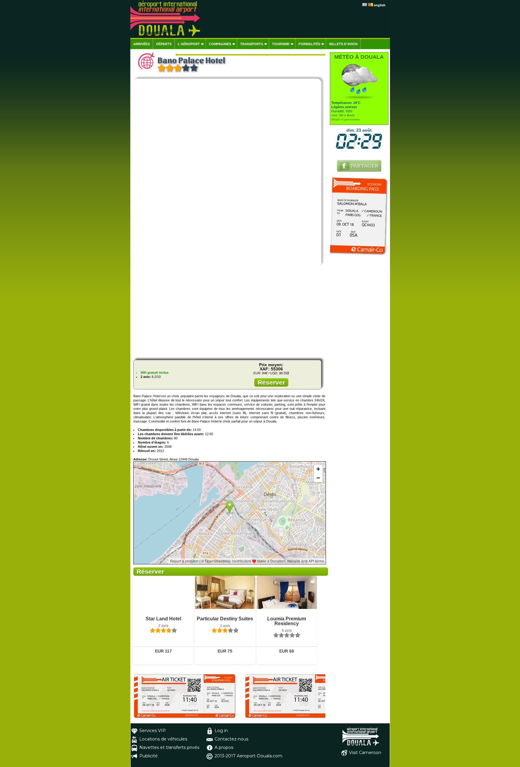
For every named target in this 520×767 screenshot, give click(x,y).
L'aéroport (189, 44)
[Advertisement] (229, 313)
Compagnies (220, 44)
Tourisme (280, 44)
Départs (164, 44)
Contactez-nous (231, 739)
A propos (224, 747)
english (379, 5)
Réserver (271, 382)
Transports (251, 44)
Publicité (148, 756)
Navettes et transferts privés (169, 747)
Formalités (309, 44)
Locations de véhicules (163, 739)
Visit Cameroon (365, 752)
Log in (221, 730)
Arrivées (141, 44)
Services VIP (152, 730)
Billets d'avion (343, 44)
